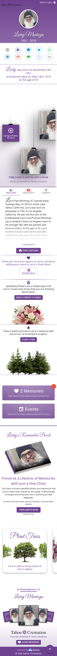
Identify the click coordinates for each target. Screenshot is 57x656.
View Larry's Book (28, 510)
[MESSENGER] (28, 50)
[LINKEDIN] (7, 57)
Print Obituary (30, 250)
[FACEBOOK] (18, 50)
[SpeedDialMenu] (50, 649)
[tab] (11, 191)
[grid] (28, 140)
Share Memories (30, 642)
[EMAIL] (18, 57)
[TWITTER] (39, 50)
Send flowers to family (28, 297)
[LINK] (49, 57)
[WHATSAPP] (49, 50)
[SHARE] (39, 57)
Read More (28, 245)
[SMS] (28, 57)
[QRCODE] (7, 50)
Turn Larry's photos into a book (28, 177)
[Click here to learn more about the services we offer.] (28, 632)
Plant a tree (28, 339)
